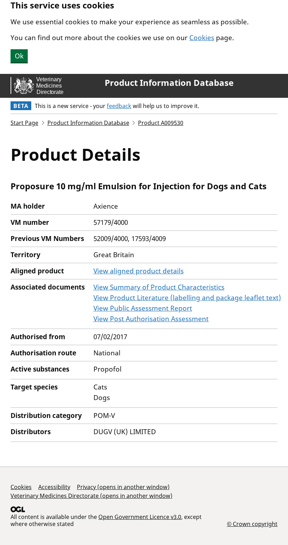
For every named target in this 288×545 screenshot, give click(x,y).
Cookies (201, 37)
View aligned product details (138, 270)
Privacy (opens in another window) (123, 487)
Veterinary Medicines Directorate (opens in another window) (91, 496)
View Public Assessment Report (142, 308)
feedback (119, 106)
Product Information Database (169, 82)
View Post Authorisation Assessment (151, 318)
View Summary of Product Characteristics (158, 287)
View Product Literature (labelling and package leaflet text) (187, 297)
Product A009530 (160, 123)
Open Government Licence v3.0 (139, 517)
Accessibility (54, 487)
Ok (19, 56)
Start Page (24, 123)
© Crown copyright (252, 523)
